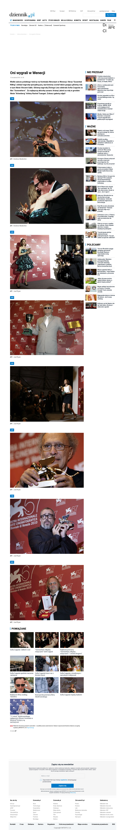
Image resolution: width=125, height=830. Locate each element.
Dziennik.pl (37, 800)
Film (54, 814)
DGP (81, 11)
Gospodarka (36, 808)
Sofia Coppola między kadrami (71, 695)
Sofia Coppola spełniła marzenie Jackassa (21, 674)
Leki (76, 808)
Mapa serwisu (82, 824)
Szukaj (112, 15)
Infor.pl (12, 803)
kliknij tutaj (73, 792)
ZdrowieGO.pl (91, 11)
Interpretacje (14, 814)
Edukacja (56, 808)
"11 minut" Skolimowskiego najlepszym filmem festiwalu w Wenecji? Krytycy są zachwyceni (21, 719)
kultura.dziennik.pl (21, 34)
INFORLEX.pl (72, 11)
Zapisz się (62, 786)
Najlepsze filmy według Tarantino (18, 696)
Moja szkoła (56, 810)
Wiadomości (36, 810)
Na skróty (13, 800)
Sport (34, 812)
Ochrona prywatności (66, 824)
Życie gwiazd (57, 812)
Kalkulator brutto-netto (106, 814)
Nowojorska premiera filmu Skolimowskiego (45, 696)
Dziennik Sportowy (59, 25)
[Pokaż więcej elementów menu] (114, 20)
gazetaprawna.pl (104, 11)
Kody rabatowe (57, 806)
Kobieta (55, 803)
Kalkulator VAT (104, 810)
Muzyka (55, 817)
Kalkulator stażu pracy (106, 808)
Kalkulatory (104, 800)
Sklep (113, 11)
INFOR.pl (52, 11)
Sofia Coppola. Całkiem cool (20, 650)
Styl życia (78, 817)
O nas (22, 824)
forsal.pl (62, 11)
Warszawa (111, 25)
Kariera (40, 824)
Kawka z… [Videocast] (45, 25)
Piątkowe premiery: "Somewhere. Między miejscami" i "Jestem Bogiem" (71, 652)
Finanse (77, 806)
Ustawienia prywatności (100, 824)
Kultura (55, 819)
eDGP (11, 808)
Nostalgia (24, 25)
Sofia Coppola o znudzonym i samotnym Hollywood (70, 674)
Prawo (77, 803)
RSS (113, 824)
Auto (34, 803)
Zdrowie (35, 814)
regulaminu (63, 780)
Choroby (77, 812)
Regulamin (51, 824)
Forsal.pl (12, 810)
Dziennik (12, 34)
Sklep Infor (13, 817)
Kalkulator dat (104, 803)
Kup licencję (30, 727)
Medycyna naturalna (81, 810)
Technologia (36, 806)
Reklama (31, 824)
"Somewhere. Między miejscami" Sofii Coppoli (44, 651)
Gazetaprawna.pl (15, 806)
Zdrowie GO (33, 25)
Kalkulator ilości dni (105, 806)
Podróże (35, 817)
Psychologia (78, 814)
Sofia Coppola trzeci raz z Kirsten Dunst (44, 674)
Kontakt (12, 824)
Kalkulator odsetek (105, 812)
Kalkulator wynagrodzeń (107, 817)
